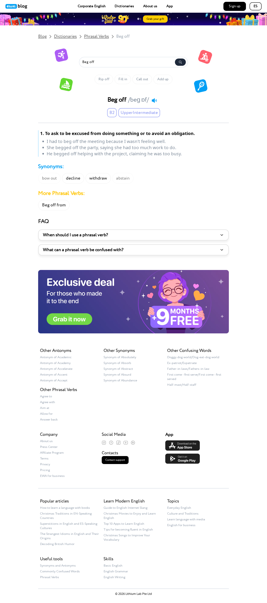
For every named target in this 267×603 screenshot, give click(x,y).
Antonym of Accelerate (56, 369)
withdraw (98, 178)
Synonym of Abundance (120, 380)
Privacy (45, 464)
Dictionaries (124, 6)
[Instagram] (104, 442)
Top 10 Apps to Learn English (124, 523)
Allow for (46, 413)
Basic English (113, 565)
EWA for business (52, 476)
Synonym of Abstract (118, 369)
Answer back (49, 419)
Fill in (122, 79)
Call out (142, 79)
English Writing (114, 577)
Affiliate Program (52, 452)
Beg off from (54, 205)
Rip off (103, 79)
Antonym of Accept (53, 380)
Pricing (45, 470)
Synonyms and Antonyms (58, 565)
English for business (181, 525)
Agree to (46, 396)
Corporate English (92, 6)
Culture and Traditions (183, 513)
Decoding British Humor (57, 544)
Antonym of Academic (56, 357)
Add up (163, 79)
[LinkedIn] (133, 442)
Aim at (44, 408)
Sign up (234, 6)
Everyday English (179, 508)
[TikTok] (118, 442)
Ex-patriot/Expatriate (182, 363)
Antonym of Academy (55, 363)
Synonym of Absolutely (120, 357)
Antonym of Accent (53, 374)
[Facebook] (111, 442)
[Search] (180, 62)
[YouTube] (126, 442)
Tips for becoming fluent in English (128, 529)
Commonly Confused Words (60, 571)
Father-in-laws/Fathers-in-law (188, 369)
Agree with (47, 402)
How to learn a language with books (65, 508)
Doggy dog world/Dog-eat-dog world (193, 357)
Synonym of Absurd (117, 374)
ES (256, 6)
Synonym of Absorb (117, 363)
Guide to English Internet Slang (125, 508)
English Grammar (116, 571)
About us (150, 6)
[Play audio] (154, 100)
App (169, 6)
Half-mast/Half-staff (181, 384)
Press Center (49, 447)
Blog (42, 36)
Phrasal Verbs (96, 36)
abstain (123, 178)
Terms (44, 458)
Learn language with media (186, 519)
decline (73, 178)
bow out (49, 178)
